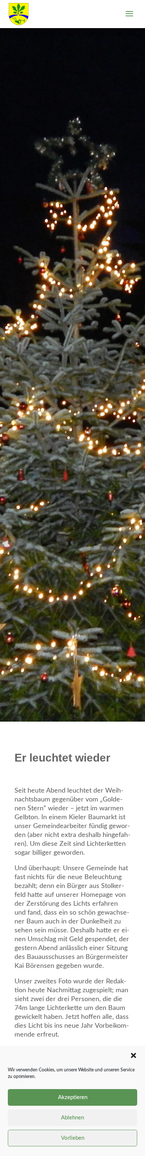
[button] (133, 1055)
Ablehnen (72, 1118)
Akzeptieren (72, 1097)
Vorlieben (72, 1138)
